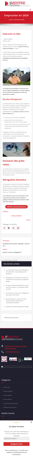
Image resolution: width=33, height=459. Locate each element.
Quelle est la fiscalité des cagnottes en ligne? (17, 306)
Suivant (28, 220)
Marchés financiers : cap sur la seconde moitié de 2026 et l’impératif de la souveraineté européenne (16, 300)
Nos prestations (8, 395)
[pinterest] (18, 228)
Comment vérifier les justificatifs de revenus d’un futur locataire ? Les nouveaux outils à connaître (17, 287)
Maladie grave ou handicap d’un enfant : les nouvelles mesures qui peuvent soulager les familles (17, 279)
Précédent (5, 211)
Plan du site (7, 387)
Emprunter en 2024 (19, 19)
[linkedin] (13, 228)
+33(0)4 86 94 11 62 (12, 352)
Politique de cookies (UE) (10, 407)
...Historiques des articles (11, 317)
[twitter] (8, 228)
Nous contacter (8, 399)
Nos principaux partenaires (11, 403)
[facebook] (4, 228)
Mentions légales (8, 391)
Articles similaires (16, 215)
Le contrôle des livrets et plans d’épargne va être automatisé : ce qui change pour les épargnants (17, 271)
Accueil (10, 19)
